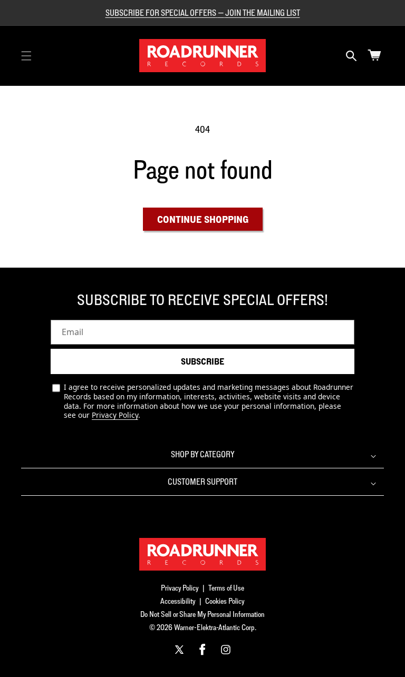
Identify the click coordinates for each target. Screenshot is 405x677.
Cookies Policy (225, 600)
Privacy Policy (115, 415)
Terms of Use (226, 587)
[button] (26, 55)
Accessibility (178, 600)
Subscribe (202, 361)
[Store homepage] (202, 554)
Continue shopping (202, 219)
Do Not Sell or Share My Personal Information (202, 614)
